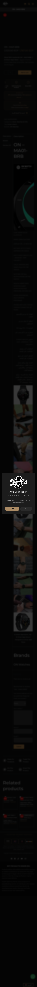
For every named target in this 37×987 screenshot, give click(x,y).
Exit (26, 509)
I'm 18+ (12, 509)
